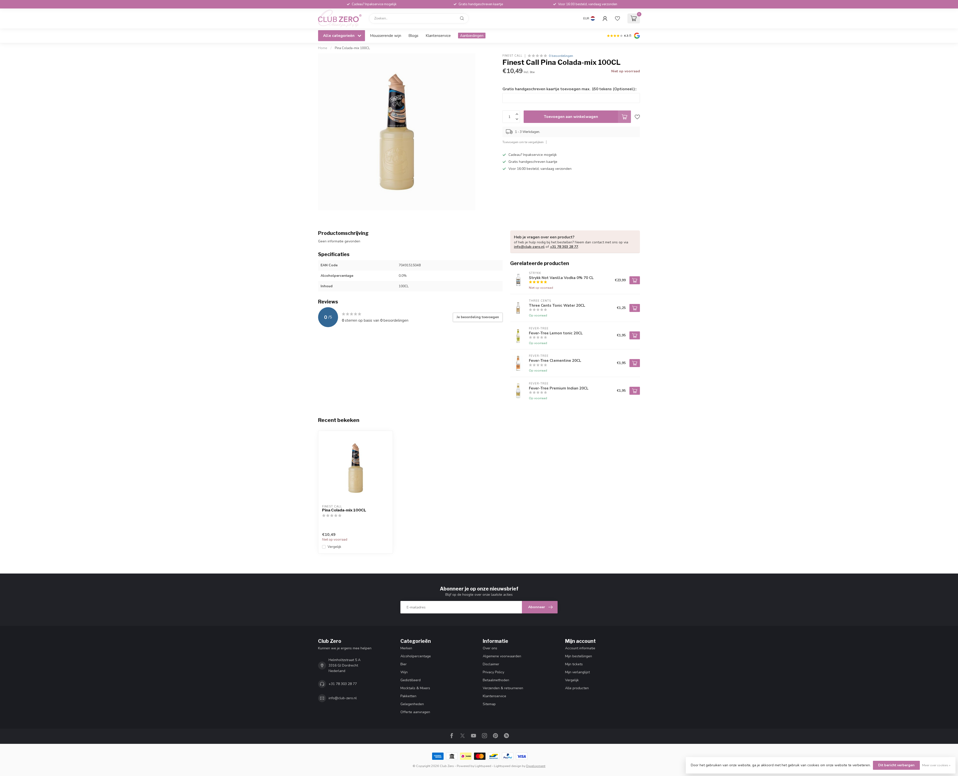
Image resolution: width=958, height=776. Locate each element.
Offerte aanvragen (415, 712)
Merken (406, 648)
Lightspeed (483, 766)
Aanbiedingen (471, 35)
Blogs (413, 35)
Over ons (490, 648)
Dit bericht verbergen (896, 765)
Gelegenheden (412, 704)
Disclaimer (491, 664)
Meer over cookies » (936, 765)
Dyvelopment (535, 766)
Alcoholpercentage (415, 656)
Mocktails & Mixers (415, 688)
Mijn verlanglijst (577, 672)
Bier (403, 664)
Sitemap (489, 704)
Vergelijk (334, 547)
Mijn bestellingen (578, 656)
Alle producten (577, 688)
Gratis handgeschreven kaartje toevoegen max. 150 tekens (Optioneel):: (569, 89)
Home (322, 48)
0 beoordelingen (561, 56)
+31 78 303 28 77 (564, 246)
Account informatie (580, 648)
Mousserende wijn (385, 35)
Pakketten (408, 696)
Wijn (404, 672)
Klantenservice (438, 35)
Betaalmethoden (496, 680)
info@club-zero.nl (529, 246)
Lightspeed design (507, 766)
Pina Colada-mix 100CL (352, 48)
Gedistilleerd (410, 680)
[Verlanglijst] (617, 18)
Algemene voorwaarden (502, 656)
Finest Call (512, 55)
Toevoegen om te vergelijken (523, 142)
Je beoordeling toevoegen (478, 317)
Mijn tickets (574, 664)
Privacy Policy (493, 672)
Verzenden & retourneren (503, 688)
